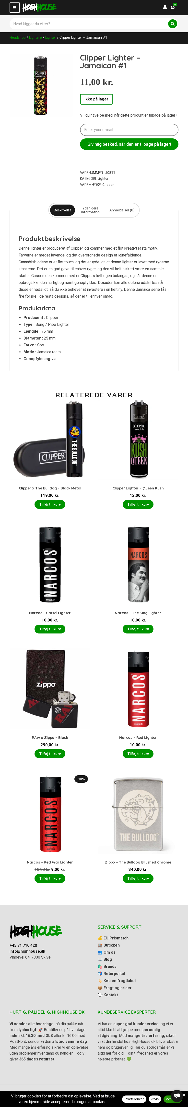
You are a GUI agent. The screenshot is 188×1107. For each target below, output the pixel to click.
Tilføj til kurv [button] (50, 504)
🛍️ (107, 966)
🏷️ (117, 980)
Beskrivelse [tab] (62, 210)
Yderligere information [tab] (90, 210)
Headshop (18, 37)
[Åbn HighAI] (177, 1096)
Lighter (50, 37)
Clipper (108, 185)
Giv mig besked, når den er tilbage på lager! (129, 144)
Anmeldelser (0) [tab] (121, 210)
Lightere (35, 37)
